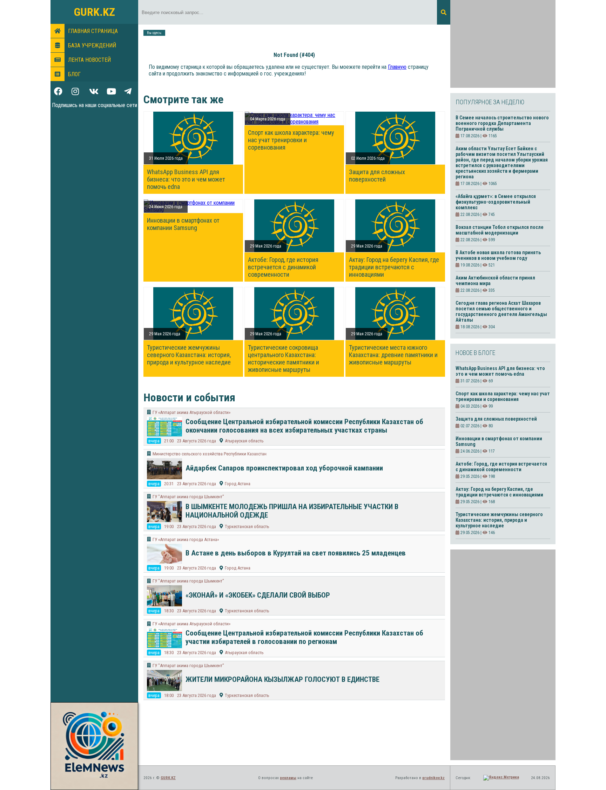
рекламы (288, 778)
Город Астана (237, 483)
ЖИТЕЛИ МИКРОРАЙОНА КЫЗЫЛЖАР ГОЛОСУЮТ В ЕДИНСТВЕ (282, 679)
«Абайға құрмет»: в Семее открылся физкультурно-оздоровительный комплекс (496, 201)
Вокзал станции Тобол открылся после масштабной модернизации (500, 230)
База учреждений (92, 45)
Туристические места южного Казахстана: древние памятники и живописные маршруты (393, 355)
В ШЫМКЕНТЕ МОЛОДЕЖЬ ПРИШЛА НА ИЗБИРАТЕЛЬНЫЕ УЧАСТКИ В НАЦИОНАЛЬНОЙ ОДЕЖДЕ (292, 510)
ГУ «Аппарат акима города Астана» (186, 539)
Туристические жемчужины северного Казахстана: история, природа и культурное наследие (189, 355)
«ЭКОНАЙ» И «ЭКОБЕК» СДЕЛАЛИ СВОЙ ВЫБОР (258, 595)
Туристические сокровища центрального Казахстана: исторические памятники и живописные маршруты (283, 358)
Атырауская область (244, 440)
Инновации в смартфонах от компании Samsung (183, 224)
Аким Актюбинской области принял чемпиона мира (495, 280)
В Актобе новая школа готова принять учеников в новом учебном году (498, 255)
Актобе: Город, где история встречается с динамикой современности (283, 267)
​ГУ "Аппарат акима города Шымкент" (188, 496)
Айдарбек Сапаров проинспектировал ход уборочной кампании (284, 468)
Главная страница (93, 31)
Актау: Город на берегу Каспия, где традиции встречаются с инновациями (394, 267)
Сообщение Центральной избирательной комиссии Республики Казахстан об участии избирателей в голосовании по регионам (304, 637)
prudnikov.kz (433, 778)
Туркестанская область (247, 526)
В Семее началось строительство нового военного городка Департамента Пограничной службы (502, 123)
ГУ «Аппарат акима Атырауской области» (191, 412)
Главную (397, 67)
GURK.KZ (94, 12)
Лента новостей (89, 60)
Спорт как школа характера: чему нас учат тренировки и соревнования (291, 140)
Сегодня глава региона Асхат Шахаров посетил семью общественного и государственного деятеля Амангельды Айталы (501, 311)
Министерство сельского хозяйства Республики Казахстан (210, 453)
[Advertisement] (503, 44)
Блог (74, 74)
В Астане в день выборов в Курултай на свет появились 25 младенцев (296, 553)
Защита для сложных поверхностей (377, 175)
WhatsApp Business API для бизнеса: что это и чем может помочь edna (186, 179)
